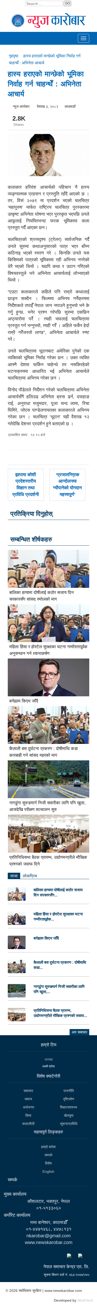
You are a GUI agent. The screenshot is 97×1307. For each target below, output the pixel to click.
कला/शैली (28, 1124)
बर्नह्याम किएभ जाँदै (23, 701)
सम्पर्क (48, 1155)
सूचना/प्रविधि (68, 1124)
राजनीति (68, 1091)
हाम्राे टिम (48, 1044)
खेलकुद (68, 1115)
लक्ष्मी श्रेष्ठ (48, 1066)
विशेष (48, 1163)
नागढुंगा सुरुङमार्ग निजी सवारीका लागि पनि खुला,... (59, 989)
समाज (28, 1099)
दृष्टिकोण (68, 1099)
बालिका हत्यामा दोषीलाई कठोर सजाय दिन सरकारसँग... (58, 892)
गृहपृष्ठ (14, 56)
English (48, 1171)
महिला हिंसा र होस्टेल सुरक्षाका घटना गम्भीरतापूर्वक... (58, 916)
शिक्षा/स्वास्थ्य (68, 1107)
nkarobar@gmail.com (48, 1235)
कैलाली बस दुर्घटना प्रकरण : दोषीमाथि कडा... (60, 965)
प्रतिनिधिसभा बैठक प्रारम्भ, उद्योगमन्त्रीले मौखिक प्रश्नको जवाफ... (60, 1013)
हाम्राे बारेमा (48, 1147)
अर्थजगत (28, 1107)
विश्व (28, 1115)
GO (67, 3)
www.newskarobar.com (48, 1242)
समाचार (28, 1091)
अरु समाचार (79, 1032)
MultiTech (85, 1300)
